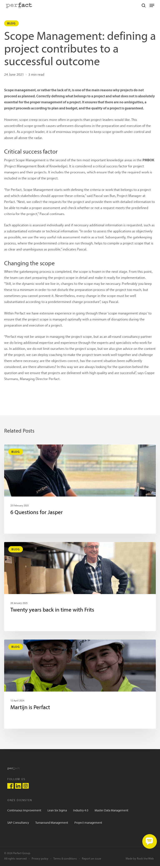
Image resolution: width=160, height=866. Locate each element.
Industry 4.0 (80, 810)
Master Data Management (111, 810)
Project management (88, 823)
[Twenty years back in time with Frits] (80, 586)
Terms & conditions (65, 858)
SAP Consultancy (18, 823)
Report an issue (91, 858)
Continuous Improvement (24, 810)
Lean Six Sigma (57, 810)
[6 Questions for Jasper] (80, 489)
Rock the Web (145, 858)
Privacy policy (40, 858)
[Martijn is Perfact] (80, 684)
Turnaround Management (51, 823)
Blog (11, 23)
